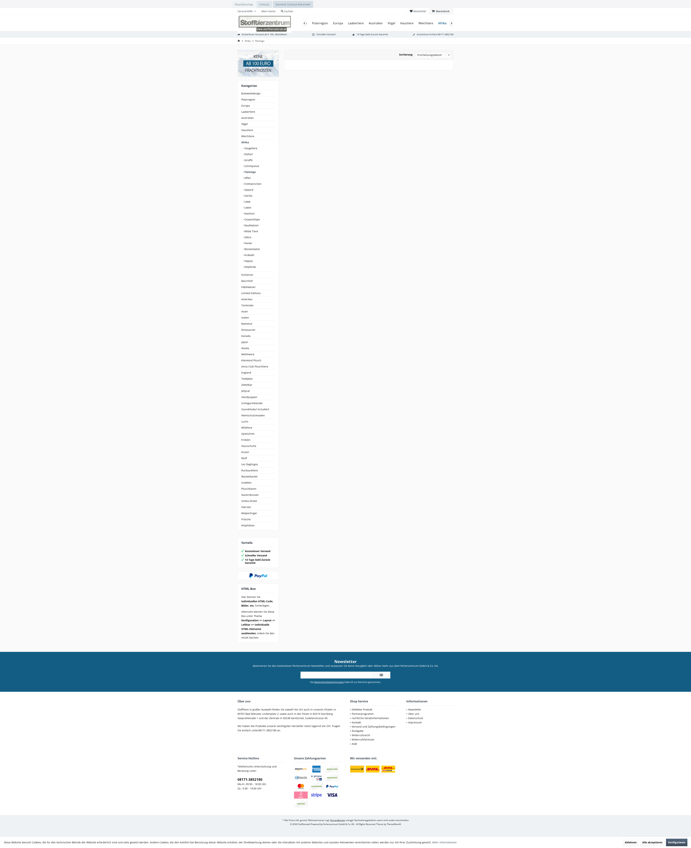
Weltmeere (247, 354)
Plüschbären (248, 488)
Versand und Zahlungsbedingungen (373, 726)
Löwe (247, 201)
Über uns (413, 714)
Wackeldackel (249, 476)
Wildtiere (246, 427)
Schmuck (264, 4)
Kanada (245, 336)
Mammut (246, 323)
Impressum (415, 722)
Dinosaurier (248, 330)
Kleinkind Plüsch (251, 360)
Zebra (247, 237)
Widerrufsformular (363, 739)
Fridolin (245, 440)
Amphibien (248, 525)
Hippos (248, 261)
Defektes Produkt (362, 709)
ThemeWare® (394, 824)
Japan (244, 342)
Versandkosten (337, 820)
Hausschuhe (248, 446)
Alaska (245, 348)
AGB (354, 744)
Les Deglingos (249, 464)
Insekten (246, 482)
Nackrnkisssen (250, 495)
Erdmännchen (252, 184)
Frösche (246, 519)
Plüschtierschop (244, 4)
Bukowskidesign (251, 93)
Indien (245, 317)
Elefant (248, 154)
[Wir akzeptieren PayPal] (258, 575)
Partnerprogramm (363, 714)
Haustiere (247, 130)
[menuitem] (441, 11)
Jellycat (245, 391)
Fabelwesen (248, 287)
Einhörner (247, 274)
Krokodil (249, 255)
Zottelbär (246, 385)
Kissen (245, 452)
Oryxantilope (252, 219)
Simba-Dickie (249, 501)
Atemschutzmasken (253, 415)
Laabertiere (248, 111)
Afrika (245, 142)
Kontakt (356, 722)
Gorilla (248, 195)
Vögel (244, 124)
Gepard (248, 189)
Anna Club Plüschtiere (254, 366)
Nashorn (249, 213)
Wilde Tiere (251, 231)
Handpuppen (249, 397)
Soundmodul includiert (255, 409)
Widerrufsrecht (361, 735)
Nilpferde (250, 267)
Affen (247, 178)
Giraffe (248, 160)
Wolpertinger (249, 513)
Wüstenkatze (252, 249)
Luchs (244, 421)
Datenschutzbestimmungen (329, 682)
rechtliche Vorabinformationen (370, 718)
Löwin (247, 207)
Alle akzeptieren (652, 842)
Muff (244, 458)
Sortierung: (406, 54)
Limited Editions (251, 293)
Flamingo (250, 172)
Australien (247, 118)
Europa (245, 105)
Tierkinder (247, 305)
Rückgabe (357, 731)
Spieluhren (248, 433)
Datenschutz (415, 718)
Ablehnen (631, 842)
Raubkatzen (251, 225)
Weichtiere (247, 136)
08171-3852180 (250, 779)
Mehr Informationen (444, 842)
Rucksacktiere (249, 470)
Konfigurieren (676, 842)
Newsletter (414, 709)
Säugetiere (250, 148)
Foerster (246, 507)
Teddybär (247, 378)
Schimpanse (251, 166)
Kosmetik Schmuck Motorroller (293, 4)
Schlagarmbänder (252, 403)
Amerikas (246, 299)
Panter (248, 243)
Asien (244, 311)
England (246, 372)
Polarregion (248, 99)
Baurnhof (247, 281)
